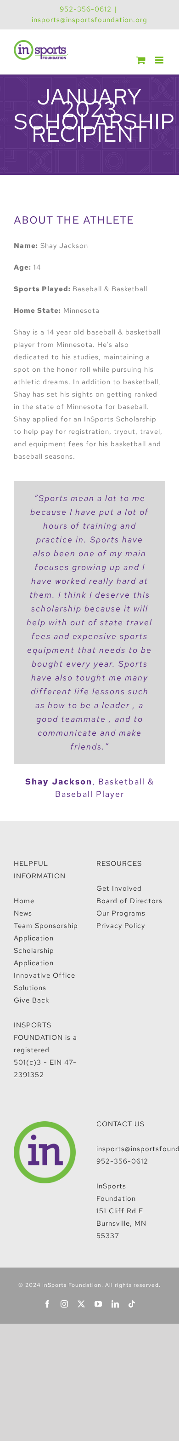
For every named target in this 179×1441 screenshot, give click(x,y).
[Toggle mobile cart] (141, 60)
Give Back (31, 1000)
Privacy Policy (120, 925)
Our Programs (120, 913)
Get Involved (119, 888)
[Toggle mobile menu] (160, 60)
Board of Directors (129, 900)
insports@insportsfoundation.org (89, 19)
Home (24, 900)
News (23, 913)
